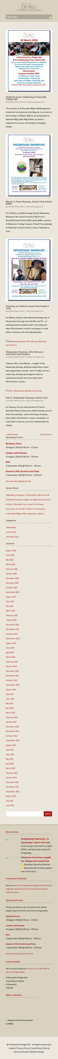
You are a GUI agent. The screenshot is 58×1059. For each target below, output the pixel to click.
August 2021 (11, 796)
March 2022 (10, 768)
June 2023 (10, 699)
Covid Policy (36, 1048)
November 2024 (12, 629)
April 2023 (10, 708)
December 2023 (12, 671)
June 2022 (10, 754)
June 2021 (10, 805)
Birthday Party (14, 443)
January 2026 (11, 573)
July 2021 (9, 800)
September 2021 (12, 791)
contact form (32, 968)
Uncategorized (38, 102)
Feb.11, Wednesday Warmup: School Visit (27, 397)
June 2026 (10, 555)
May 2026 (9, 560)
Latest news (11, 532)
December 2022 (12, 726)
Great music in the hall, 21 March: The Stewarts (25, 509)
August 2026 (11, 550)
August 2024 (11, 643)
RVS (8, 462)
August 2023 (11, 689)
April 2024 (10, 652)
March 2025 (10, 610)
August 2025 (11, 597)
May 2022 (9, 759)
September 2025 (12, 592)
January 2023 (11, 722)
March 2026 (10, 564)
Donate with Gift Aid (21, 1003)
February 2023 (12, 717)
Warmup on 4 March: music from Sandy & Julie (27, 307)
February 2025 (12, 615)
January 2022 (11, 777)
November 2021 (12, 787)
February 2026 (12, 569)
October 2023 (11, 680)
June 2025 (10, 601)
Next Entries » (46, 434)
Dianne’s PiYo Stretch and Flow (22, 471)
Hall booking (11, 527)
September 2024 (12, 638)
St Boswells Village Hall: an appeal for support (25, 513)
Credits (11, 1048)
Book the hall (25, 481)
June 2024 (10, 647)
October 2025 (11, 587)
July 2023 (9, 694)
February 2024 (12, 661)
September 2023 (12, 685)
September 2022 (12, 740)
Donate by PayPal (19, 1011)
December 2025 (12, 578)
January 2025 (11, 620)
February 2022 (12, 773)
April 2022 (10, 763)
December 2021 (12, 782)
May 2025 (9, 606)
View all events (12, 481)
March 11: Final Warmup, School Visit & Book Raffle (29, 202)
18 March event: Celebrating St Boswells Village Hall (26, 98)
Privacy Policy (23, 1048)
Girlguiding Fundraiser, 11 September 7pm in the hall (27, 495)
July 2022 (9, 749)
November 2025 (12, 583)
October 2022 (11, 736)
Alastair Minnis (14, 102)
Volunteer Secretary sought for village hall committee (28, 499)
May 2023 (9, 703)
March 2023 (10, 712)
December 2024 (12, 624)
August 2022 (11, 745)
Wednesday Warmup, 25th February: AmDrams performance (24, 352)
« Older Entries (12, 434)
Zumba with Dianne (16, 452)
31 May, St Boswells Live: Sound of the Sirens (25, 504)
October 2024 (11, 634)
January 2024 (11, 666)
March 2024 (10, 657)
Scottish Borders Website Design (29, 1051)
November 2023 (12, 675)
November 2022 (12, 731)
